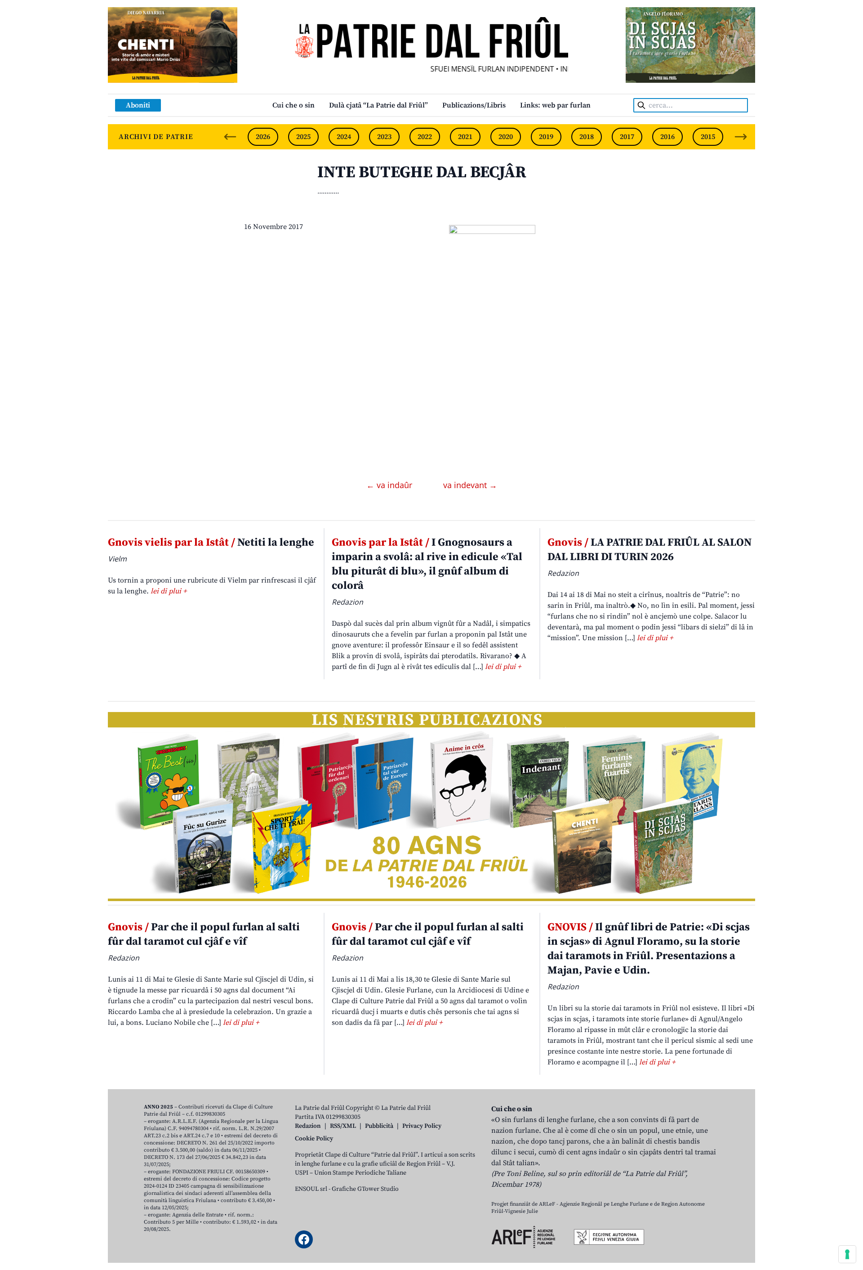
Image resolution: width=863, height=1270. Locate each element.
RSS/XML (343, 1126)
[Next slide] (741, 137)
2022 (425, 136)
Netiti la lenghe (211, 542)
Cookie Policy (314, 1139)
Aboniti (138, 105)
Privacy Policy (421, 1126)
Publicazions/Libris (474, 105)
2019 (546, 136)
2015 (708, 136)
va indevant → (470, 485)
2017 (627, 136)
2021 (465, 136)
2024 (344, 136)
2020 (505, 136)
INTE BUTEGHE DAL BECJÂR (421, 172)
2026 (263, 136)
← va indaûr (390, 485)
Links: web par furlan (555, 105)
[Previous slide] (230, 137)
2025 (303, 136)
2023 (384, 136)
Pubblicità (379, 1126)
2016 (667, 136)
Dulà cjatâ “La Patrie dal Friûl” (378, 105)
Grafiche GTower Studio (365, 1189)
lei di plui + (169, 591)
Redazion (308, 1126)
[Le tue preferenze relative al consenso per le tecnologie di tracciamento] (847, 1254)
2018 (586, 136)
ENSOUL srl (311, 1189)
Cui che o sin (293, 105)
